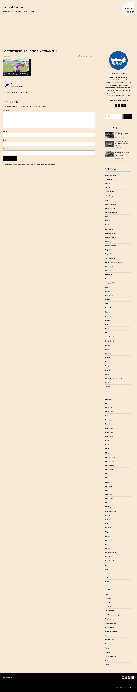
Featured (108, 316)
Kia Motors (109, 407)
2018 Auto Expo (110, 179)
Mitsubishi (108, 503)
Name (5, 131)
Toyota (107, 602)
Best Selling (109, 229)
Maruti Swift (109, 469)
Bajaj (106, 216)
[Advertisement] (68, 32)
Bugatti (107, 250)
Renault (107, 548)
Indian (107, 374)
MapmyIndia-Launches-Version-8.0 (17, 92)
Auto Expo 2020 (110, 208)
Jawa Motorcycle (110, 391)
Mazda (107, 478)
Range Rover (109, 544)
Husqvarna (108, 366)
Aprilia (107, 187)
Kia (106, 403)
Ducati (107, 299)
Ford (106, 332)
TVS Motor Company (112, 615)
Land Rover (109, 424)
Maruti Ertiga (109, 461)
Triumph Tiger (109, 610)
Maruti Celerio (110, 457)
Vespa (107, 635)
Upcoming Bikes (110, 623)
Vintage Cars (109, 639)
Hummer (108, 362)
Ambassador (109, 183)
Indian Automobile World (113, 378)
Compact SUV (109, 283)
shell (106, 565)
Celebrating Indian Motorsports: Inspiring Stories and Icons (121, 143)
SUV (106, 577)
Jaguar (107, 386)
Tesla (106, 594)
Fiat (106, 324)
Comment (7, 110)
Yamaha (107, 652)
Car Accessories (110, 258)
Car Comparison (110, 266)
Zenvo (107, 664)
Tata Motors (109, 590)
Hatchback (108, 345)
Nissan (107, 515)
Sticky (107, 573)
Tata (106, 586)
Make (107, 453)
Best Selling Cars (110, 233)
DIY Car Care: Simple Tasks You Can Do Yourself (123, 134)
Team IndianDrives (17, 86)
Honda (107, 357)
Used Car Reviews (111, 631)
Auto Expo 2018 (110, 204)
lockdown (108, 445)
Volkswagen (109, 644)
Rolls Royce (109, 557)
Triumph (108, 606)
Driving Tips (109, 295)
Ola (106, 523)
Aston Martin (109, 192)
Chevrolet (108, 274)
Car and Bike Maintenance (113, 262)
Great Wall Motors (111, 337)
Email (5, 140)
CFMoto (108, 270)
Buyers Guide (109, 254)
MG (106, 490)
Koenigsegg (109, 411)
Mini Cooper (109, 498)
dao (106, 287)
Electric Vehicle (110, 308)
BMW (107, 241)
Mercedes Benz (110, 486)
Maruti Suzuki (109, 465)
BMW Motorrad (110, 245)
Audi (106, 200)
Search (128, 117)
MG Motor (108, 494)
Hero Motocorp (110, 353)
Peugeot (108, 528)
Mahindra (108, 449)
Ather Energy (109, 196)
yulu (106, 660)
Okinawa (108, 519)
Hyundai (108, 370)
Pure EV (108, 540)
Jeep (106, 395)
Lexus (107, 440)
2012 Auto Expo (110, 175)
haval (107, 349)
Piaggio (107, 532)
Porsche (108, 536)
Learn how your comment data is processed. (42, 164)
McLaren (108, 482)
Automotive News (111, 212)
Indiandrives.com (14, 7)
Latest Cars (109, 432)
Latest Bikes (109, 428)
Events (107, 312)
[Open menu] (119, 8)
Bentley (107, 225)
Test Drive (108, 598)
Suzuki (107, 581)
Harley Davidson (110, 341)
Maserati (108, 474)
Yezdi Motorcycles (111, 656)
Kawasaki (108, 399)
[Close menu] (125, 3)
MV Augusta (109, 507)
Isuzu (107, 382)
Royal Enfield (109, 561)
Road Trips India (110, 552)
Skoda (107, 569)
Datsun (107, 291)
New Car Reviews (110, 511)
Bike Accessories (110, 237)
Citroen (107, 279)
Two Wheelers (109, 619)
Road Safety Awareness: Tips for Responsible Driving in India (122, 153)
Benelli (107, 221)
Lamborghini (109, 420)
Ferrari (107, 320)
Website (6, 149)
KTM (107, 415)
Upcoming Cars (110, 627)
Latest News (109, 436)
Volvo (107, 648)
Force (107, 328)
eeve (106, 303)
